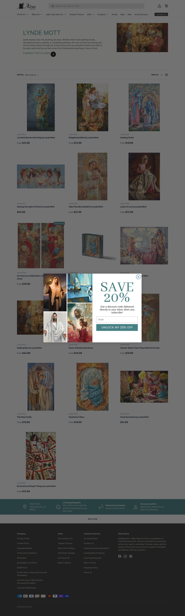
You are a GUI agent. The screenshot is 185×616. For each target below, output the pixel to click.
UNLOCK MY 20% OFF (117, 327)
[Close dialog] (138, 277)
